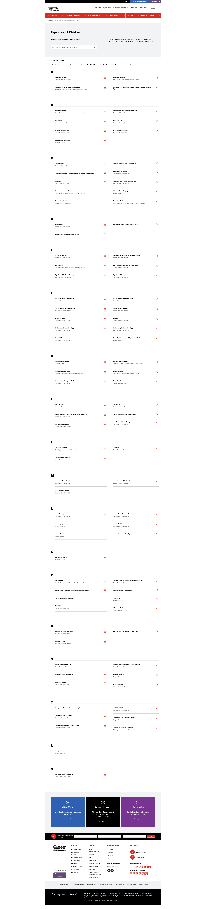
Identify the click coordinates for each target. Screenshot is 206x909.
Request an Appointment (139, 1)
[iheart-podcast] (143, 873)
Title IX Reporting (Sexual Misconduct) (95, 873)
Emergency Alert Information (106, 884)
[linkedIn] (143, 867)
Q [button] (100, 64)
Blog (90, 857)
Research (130, 15)
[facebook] (131, 867)
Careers (115, 8)
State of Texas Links (120, 884)
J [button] (78, 64)
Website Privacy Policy (63, 884)
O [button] (94, 64)
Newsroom (92, 860)
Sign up (137, 819)
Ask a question (140, 857)
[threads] (149, 867)
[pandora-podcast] (140, 873)
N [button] (91, 64)
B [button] (55, 64)
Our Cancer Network (131, 884)
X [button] (121, 64)
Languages (142, 8)
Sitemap (109, 859)
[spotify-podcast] (134, 873)
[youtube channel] (137, 867)
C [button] (58, 64)
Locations (110, 852)
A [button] (52, 64)
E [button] (64, 64)
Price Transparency (94, 877)
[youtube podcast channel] (137, 873)
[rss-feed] (146, 873)
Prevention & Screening (73, 15)
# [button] (130, 64)
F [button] (67, 64)
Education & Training (147, 15)
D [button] (61, 64)
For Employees (93, 866)
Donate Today (153, 1)
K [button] (81, 64)
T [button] (109, 64)
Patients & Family (52, 15)
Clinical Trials (99, 8)
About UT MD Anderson (94, 850)
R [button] (103, 64)
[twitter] (134, 867)
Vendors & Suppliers (143, 884)
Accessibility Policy (112, 866)
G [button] (70, 64)
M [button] (87, 64)
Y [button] (125, 64)
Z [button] (127, 64)
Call (141, 852)
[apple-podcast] (131, 873)
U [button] (112, 64)
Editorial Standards (94, 863)
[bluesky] (146, 867)
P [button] (97, 64)
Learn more (102, 821)
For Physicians (114, 15)
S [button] (106, 64)
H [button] (73, 64)
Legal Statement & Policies (78, 884)
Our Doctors (133, 8)
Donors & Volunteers (94, 15)
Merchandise (93, 869)
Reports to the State (91, 884)
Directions (110, 855)
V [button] (115, 64)
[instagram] (140, 867)
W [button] (118, 64)
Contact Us (124, 8)
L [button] (84, 64)
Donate (67, 819)
